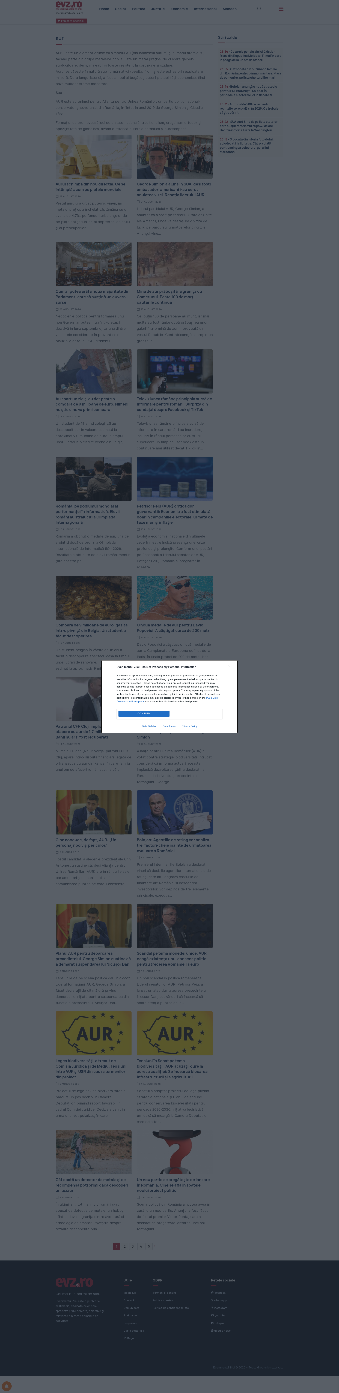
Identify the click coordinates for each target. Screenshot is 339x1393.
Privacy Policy (189, 726)
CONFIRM (144, 713)
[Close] (230, 667)
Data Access (169, 726)
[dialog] (169, 696)
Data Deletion (149, 726)
